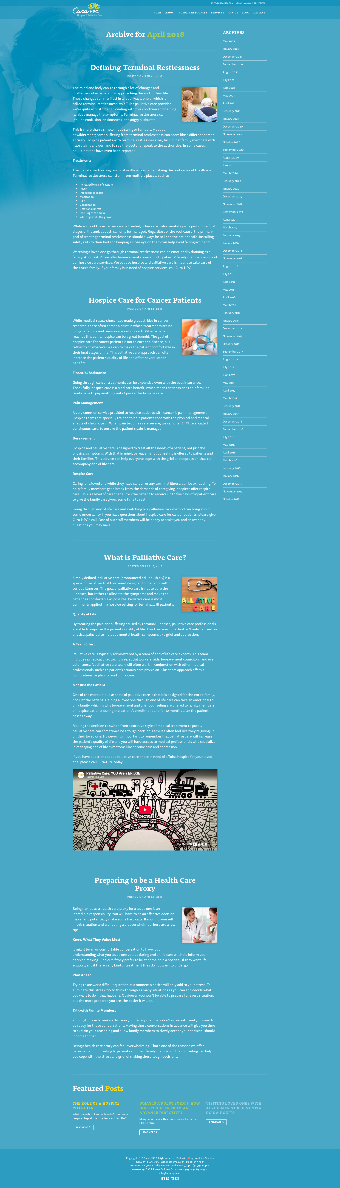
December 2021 (232, 56)
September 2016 (233, 429)
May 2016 (229, 445)
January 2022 (231, 48)
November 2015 (232, 491)
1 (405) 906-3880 (200, 1165)
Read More (82, 1127)
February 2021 (231, 111)
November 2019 (232, 204)
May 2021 (229, 95)
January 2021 (231, 118)
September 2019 (233, 211)
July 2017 (228, 367)
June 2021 (229, 87)
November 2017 (232, 336)
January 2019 (231, 243)
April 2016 (229, 452)
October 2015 (231, 499)
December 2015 (232, 483)
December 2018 (232, 250)
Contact (259, 12)
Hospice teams (84, 418)
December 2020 (233, 126)
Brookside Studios (204, 1158)
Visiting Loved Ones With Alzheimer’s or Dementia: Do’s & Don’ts (234, 1107)
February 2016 (231, 468)
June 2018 (229, 281)
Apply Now (259, 3)
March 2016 (230, 460)
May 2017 (228, 382)
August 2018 (230, 266)
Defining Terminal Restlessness (145, 67)
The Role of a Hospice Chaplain (96, 1105)
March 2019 (230, 227)
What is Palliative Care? (145, 557)
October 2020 (231, 142)
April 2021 (229, 103)
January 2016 (231, 476)
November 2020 (233, 134)
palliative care (160, 509)
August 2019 (230, 219)
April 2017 (229, 390)
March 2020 (230, 173)
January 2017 (231, 413)
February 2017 (231, 406)
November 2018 (232, 258)
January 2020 (231, 188)
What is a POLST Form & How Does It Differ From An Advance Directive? (169, 1107)
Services (217, 12)
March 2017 (230, 398)
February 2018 (231, 312)
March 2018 (230, 305)
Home (158, 12)
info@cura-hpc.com (222, 3)
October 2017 (231, 344)
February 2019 (231, 235)
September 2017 (233, 351)
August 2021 (230, 72)
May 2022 (229, 41)
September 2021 (233, 64)
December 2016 (232, 421)
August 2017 (230, 359)
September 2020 (233, 149)
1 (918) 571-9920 (199, 1169)
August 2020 (231, 157)
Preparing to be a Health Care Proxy (145, 883)
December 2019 (232, 196)
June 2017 (229, 375)
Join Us (233, 12)
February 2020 (232, 180)
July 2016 (228, 437)
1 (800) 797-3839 (243, 3)
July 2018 (228, 274)
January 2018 (231, 320)
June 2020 (229, 165)
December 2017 (232, 328)
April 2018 (229, 297)
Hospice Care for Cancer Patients (145, 299)
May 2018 (229, 289)
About (170, 12)
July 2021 (228, 80)
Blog (245, 12)
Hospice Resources (192, 12)
